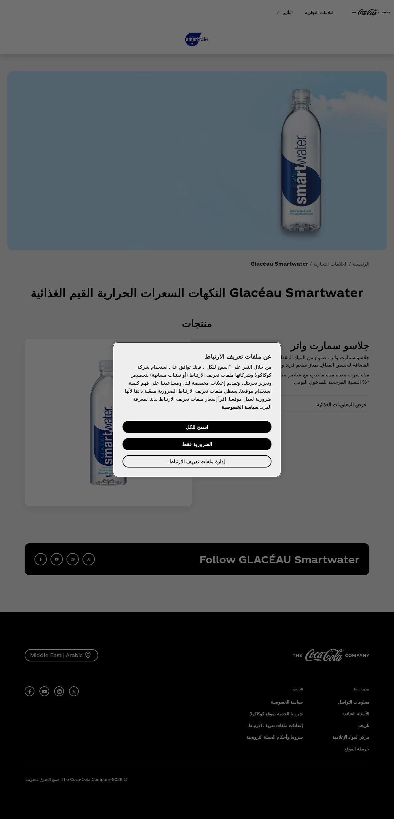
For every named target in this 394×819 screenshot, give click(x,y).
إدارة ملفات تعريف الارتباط (197, 461)
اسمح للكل (197, 427)
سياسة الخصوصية (240, 407)
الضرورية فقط (197, 444)
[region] (197, 409)
